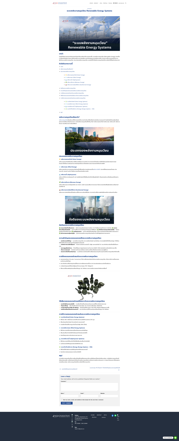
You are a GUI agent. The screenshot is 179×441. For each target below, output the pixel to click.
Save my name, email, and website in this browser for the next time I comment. (83, 400)
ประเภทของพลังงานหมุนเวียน (68, 71)
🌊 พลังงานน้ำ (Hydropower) (72, 80)
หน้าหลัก (91, 3)
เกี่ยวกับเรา (105, 3)
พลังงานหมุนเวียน (63, 120)
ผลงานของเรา (121, 3)
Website (102, 393)
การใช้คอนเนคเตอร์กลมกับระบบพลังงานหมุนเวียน (72, 93)
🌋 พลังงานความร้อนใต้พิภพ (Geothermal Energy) (78, 85)
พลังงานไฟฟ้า (97, 169)
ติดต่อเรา (110, 3)
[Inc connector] (60, 3)
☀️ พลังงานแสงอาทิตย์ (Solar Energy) (75, 75)
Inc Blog (115, 3)
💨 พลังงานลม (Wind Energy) (73, 77)
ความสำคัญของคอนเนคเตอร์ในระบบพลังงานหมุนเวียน (73, 91)
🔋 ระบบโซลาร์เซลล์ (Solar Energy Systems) (76, 101)
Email (82, 393)
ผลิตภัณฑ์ (96, 3)
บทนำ (62, 66)
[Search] (125, 3)
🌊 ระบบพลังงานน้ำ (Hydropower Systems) (76, 106)
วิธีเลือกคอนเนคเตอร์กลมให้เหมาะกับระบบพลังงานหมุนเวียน (75, 95)
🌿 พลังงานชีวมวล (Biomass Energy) (74, 82)
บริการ (101, 3)
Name (62, 393)
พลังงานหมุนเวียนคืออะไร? (67, 69)
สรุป (62, 112)
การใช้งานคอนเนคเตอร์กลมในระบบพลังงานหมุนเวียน (73, 98)
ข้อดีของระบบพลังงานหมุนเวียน (68, 88)
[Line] (175, 437)
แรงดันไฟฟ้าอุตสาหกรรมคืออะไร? (69, 369)
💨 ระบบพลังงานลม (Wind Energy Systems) (76, 104)
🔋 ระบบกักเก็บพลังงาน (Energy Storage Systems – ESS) (79, 109)
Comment (63, 381)
